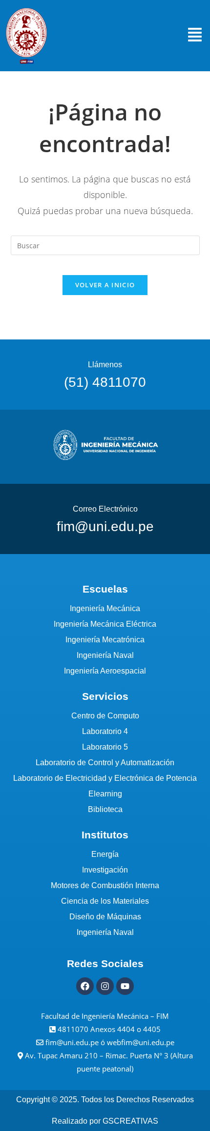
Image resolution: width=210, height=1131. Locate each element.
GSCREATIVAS (130, 1121)
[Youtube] (125, 986)
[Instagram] (105, 986)
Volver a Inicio (105, 284)
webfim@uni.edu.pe (140, 1042)
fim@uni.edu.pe (73, 1042)
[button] (195, 35)
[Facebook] (85, 986)
